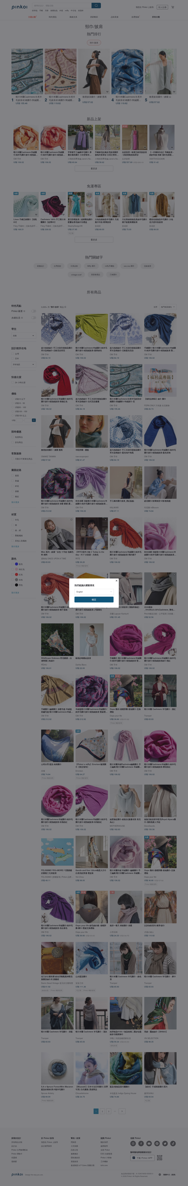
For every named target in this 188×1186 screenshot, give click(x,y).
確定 (94, 599)
